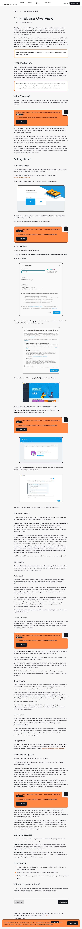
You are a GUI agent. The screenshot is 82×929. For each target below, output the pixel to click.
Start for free (75, 3)
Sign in (66, 3)
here (47, 915)
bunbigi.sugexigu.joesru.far (22, 177)
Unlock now (72, 923)
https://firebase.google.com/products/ (53, 748)
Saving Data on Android (31, 11)
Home (16, 11)
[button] (22, 2)
